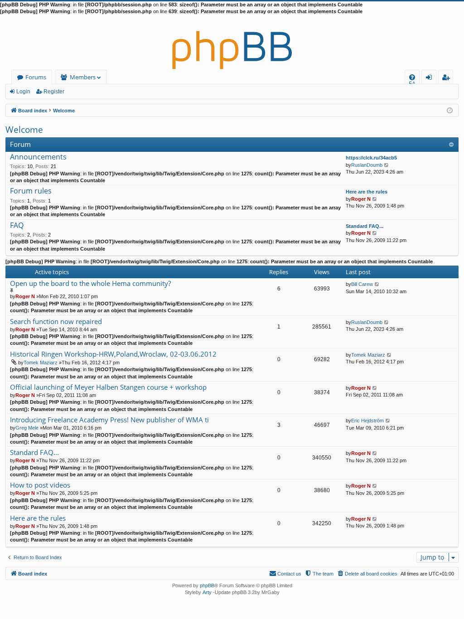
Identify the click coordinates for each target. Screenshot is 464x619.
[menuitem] (412, 77)
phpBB (207, 585)
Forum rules (31, 191)
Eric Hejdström (367, 420)
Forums (35, 77)
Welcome (24, 129)
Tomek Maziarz (41, 362)
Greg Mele (27, 427)
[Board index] (232, 42)
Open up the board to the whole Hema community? (90, 283)
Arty (207, 592)
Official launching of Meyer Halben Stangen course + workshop (108, 387)
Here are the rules (366, 191)
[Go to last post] (377, 284)
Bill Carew (362, 284)
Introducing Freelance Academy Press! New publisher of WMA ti (109, 420)
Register (54, 91)
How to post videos (40, 485)
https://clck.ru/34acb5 (371, 157)
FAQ (17, 225)
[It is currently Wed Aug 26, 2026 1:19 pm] (450, 109)
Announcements (38, 157)
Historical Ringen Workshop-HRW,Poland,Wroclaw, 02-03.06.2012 (113, 354)
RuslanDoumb (366, 165)
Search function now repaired (56, 321)
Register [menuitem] (448, 78)
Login (23, 91)
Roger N (361, 199)
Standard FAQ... (364, 226)
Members (83, 77)
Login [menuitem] (430, 78)
